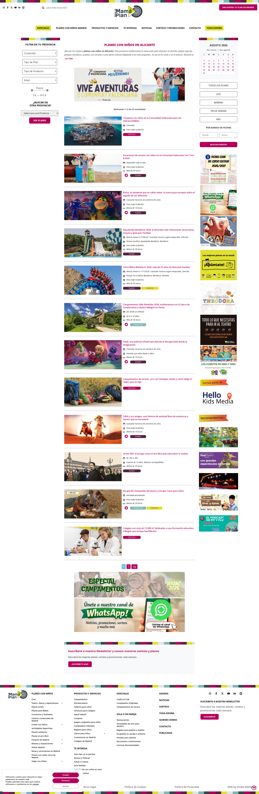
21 (223, 67)
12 (214, 64)
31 (204, 73)
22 (228, 67)
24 (204, 70)
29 (228, 70)
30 (233, 70)
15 (228, 64)
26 (214, 70)
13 (218, 64)
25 (209, 70)
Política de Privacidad (187, 786)
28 (223, 70)
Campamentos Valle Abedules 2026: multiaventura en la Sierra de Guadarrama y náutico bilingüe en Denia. (156, 306)
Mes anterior (212, 50)
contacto (165, 726)
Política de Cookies (135, 786)
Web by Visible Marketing (242, 786)
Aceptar (65, 775)
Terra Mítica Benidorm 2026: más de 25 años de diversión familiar (156, 267)
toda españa (166, 713)
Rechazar (66, 780)
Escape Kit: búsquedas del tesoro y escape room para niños (153, 490)
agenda (163, 693)
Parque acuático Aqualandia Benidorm (142, 241)
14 (223, 64)
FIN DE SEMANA (218, 110)
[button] (68, 59)
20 (218, 67)
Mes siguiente (225, 50)
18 (209, 67)
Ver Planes (39, 120)
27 (218, 70)
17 (204, 67)
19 (214, 67)
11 (209, 64)
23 (233, 67)
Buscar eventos (218, 144)
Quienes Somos (168, 719)
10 (204, 64)
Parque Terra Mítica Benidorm (139, 275)
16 (233, 64)
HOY (218, 94)
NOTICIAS (164, 700)
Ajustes (65, 786)
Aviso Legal (89, 786)
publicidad (165, 732)
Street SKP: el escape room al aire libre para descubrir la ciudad (155, 453)
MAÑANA (218, 102)
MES (218, 119)
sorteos (164, 706)
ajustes (36, 784)
